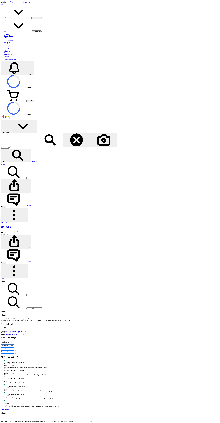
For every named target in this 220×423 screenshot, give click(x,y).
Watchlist (6, 39)
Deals (16, 3)
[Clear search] (76, 140)
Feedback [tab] (3, 281)
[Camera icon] (103, 140)
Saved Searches (8, 46)
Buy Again (7, 42)
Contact (3, 278)
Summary (6, 34)
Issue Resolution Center (10, 59)
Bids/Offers (7, 37)
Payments (6, 50)
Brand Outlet (21, 3)
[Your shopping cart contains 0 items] (13, 101)
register (13, 3)
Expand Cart (30, 101)
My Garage (7, 51)
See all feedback (5, 409)
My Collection (8, 54)
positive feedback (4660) (9, 231)
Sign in (7, 3)
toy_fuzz (3, 164)
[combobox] (19, 146)
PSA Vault (7, 57)
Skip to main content (6, 1)
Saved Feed (7, 45)
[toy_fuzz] (1, 163)
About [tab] (2, 280)
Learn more (67, 320)
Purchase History (8, 40)
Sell (2, 4)
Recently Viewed (8, 36)
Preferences (7, 53)
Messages (6, 56)
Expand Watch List (37, 18)
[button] (16, 155)
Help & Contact (29, 3)
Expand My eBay (36, 31)
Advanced (34, 161)
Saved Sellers (7, 48)
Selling (6, 43)
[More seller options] (14, 215)
